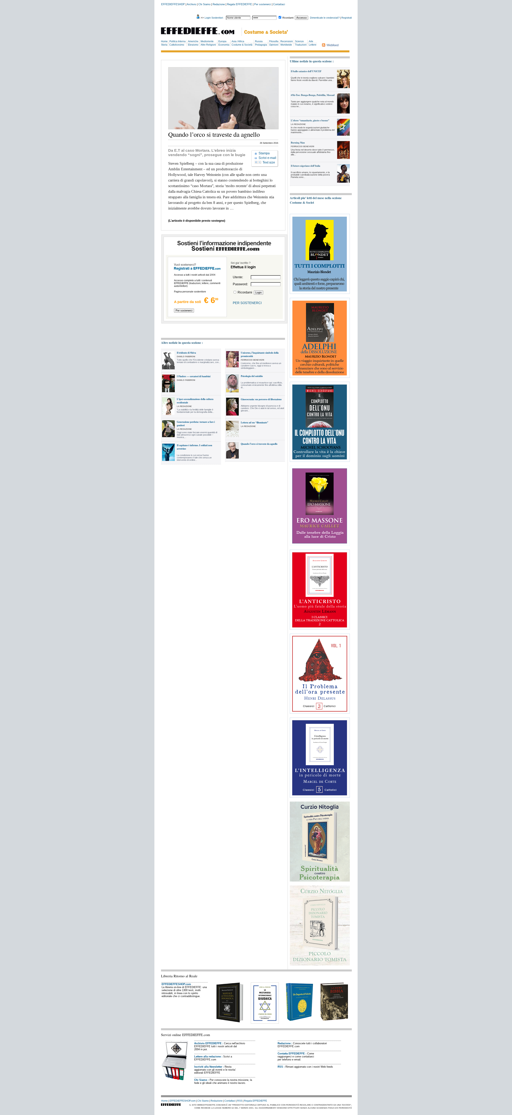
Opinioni (273, 44)
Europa (222, 41)
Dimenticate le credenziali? (325, 17)
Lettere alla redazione (207, 1056)
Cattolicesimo (176, 44)
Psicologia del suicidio (252, 376)
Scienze (299, 41)
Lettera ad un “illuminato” (254, 422)
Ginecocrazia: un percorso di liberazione (261, 399)
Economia (223, 44)
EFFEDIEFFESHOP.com (176, 984)
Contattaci (279, 4)
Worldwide (286, 44)
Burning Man (298, 142)
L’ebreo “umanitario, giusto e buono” (310, 120)
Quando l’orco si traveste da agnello (259, 444)
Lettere (312, 44)
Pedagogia (261, 44)
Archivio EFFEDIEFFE (208, 1043)
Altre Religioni (208, 44)
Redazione (219, 4)
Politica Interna (177, 41)
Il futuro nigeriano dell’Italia (305, 166)
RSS (280, 1066)
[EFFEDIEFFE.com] (201, 35)
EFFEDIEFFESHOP (173, 4)
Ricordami (288, 17)
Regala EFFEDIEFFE (239, 4)
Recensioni (286, 41)
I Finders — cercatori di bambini (193, 376)
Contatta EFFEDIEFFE (291, 1053)
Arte (311, 41)
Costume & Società (242, 44)
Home (164, 41)
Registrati (346, 17)
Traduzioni (301, 44)
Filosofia (273, 41)
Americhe (193, 41)
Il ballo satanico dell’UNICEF (306, 71)
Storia (164, 44)
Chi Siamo (204, 4)
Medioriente (207, 41)
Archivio (191, 4)
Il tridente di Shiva (186, 352)
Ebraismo (193, 44)
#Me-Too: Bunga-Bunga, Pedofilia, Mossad (313, 95)
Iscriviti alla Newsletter (208, 1066)
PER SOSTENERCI (247, 303)
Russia (259, 41)
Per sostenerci (262, 4)
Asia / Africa (238, 41)
